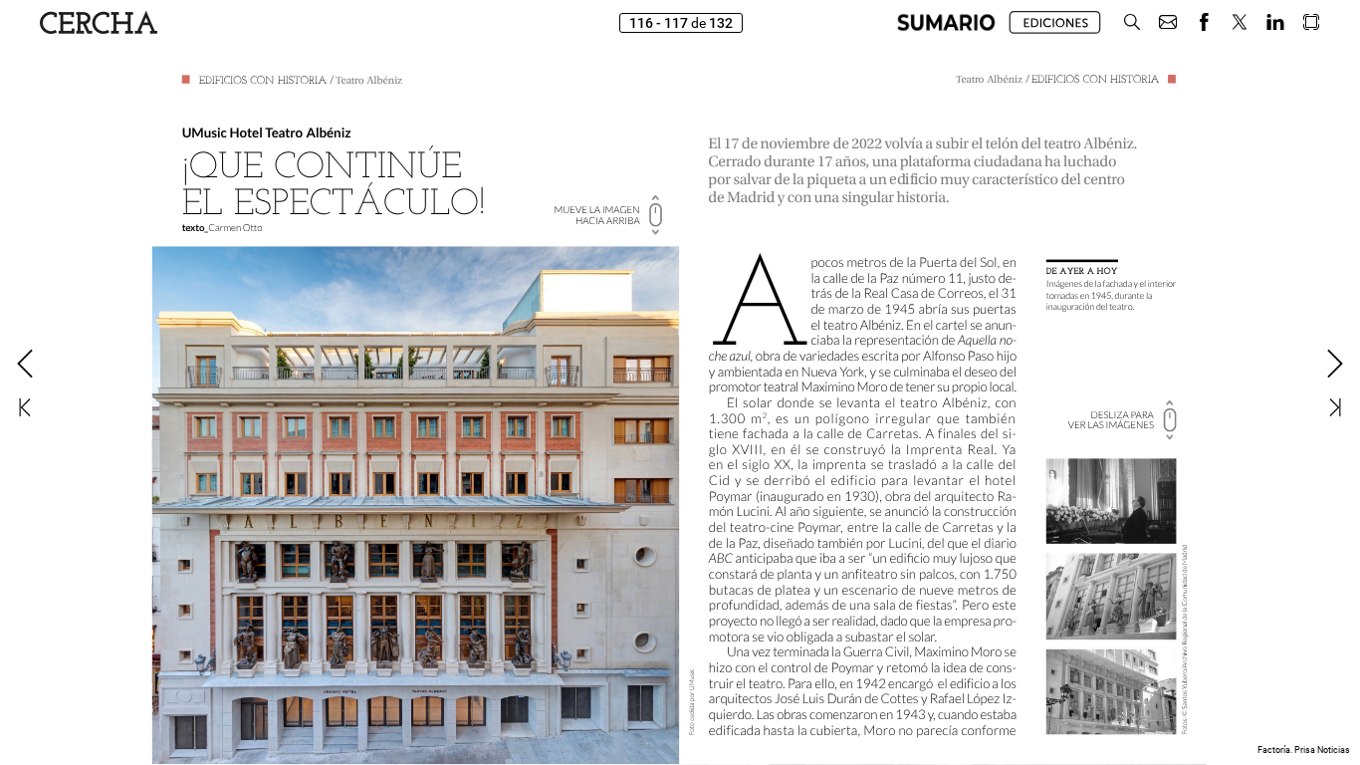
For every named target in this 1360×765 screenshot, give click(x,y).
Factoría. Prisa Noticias (1303, 750)
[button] (946, 22)
